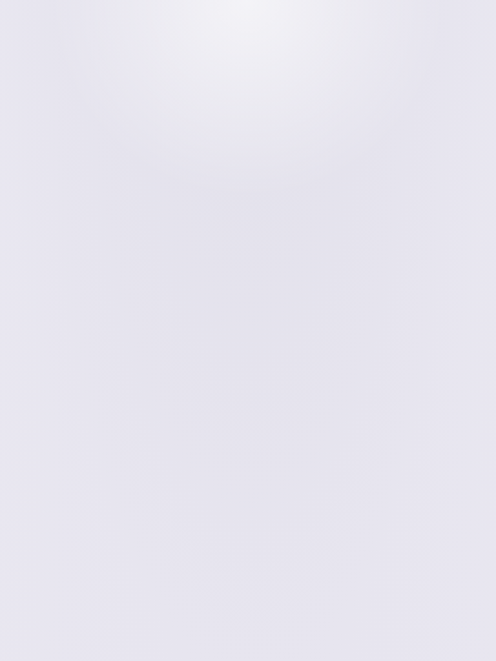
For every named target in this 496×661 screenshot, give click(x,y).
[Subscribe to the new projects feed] (455, 77)
